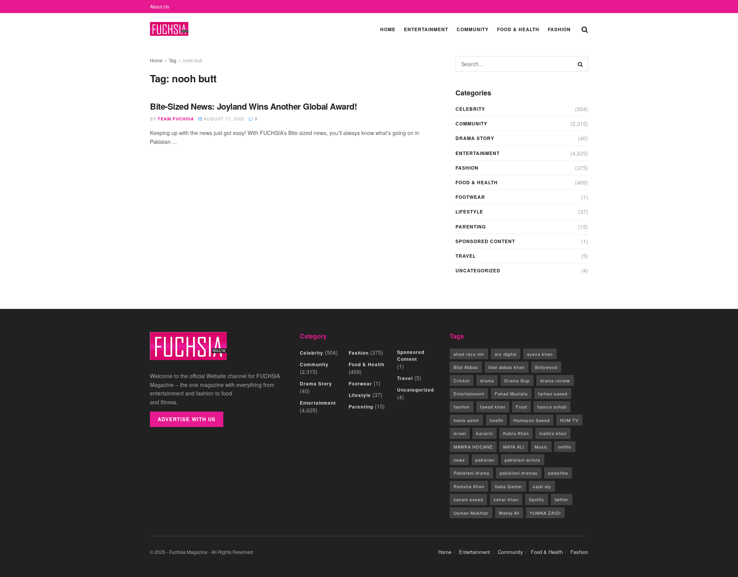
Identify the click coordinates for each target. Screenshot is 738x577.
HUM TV (569, 420)
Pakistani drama (471, 473)
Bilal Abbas (466, 367)
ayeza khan (540, 354)
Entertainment (426, 29)
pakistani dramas (519, 473)
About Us (159, 6)
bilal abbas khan (507, 367)
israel (460, 433)
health (496, 420)
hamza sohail (552, 407)
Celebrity (470, 108)
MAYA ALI (513, 447)
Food (521, 407)
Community (473, 29)
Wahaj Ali (509, 513)
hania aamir (466, 420)
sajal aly (542, 486)
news (459, 460)
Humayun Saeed (532, 420)
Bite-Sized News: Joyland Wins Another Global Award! (253, 106)
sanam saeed (468, 499)
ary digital (506, 354)
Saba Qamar (508, 486)
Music (541, 447)
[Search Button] (585, 28)
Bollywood (546, 367)
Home (388, 29)
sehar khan (506, 499)
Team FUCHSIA (176, 119)
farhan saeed (552, 393)
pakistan (484, 460)
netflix (565, 447)
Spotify (536, 499)
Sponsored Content (485, 241)
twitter (561, 499)
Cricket (462, 380)
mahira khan (553, 433)
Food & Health (518, 29)
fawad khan (492, 407)
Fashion (559, 29)
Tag (172, 60)
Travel (465, 255)
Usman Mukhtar (471, 513)
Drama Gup (517, 380)
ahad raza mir (469, 354)
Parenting (470, 226)
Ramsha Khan (469, 486)
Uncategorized (477, 270)
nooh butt (192, 60)
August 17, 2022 (223, 118)
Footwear (470, 196)
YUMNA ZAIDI (545, 513)
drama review (555, 380)
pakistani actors (522, 460)
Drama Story (474, 138)
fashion (462, 407)
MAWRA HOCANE (473, 447)
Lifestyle (469, 211)
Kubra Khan (516, 433)
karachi (484, 433)
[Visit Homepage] (169, 29)
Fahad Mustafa (511, 393)
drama (487, 380)
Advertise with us (187, 419)
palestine (558, 473)
